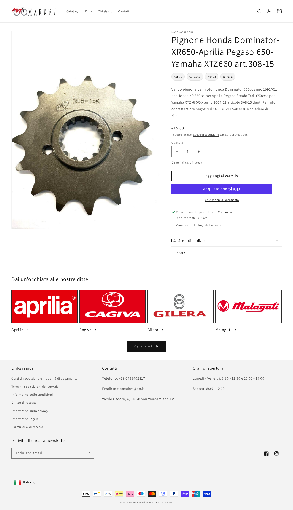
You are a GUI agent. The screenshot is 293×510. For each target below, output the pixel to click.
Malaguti (223, 329)
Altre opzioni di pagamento (222, 199)
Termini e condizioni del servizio (35, 386)
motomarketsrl (137, 502)
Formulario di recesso (27, 427)
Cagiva (85, 329)
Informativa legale (25, 419)
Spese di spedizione (206, 134)
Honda (211, 76)
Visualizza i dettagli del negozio (199, 225)
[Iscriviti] (89, 453)
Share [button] (181, 253)
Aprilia (178, 76)
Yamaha (228, 76)
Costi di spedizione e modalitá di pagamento (44, 378)
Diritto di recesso (24, 402)
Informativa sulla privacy (29, 411)
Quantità (177, 143)
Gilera (152, 329)
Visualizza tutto (146, 346)
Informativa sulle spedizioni (32, 394)
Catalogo (195, 76)
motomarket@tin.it (128, 388)
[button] (259, 11)
